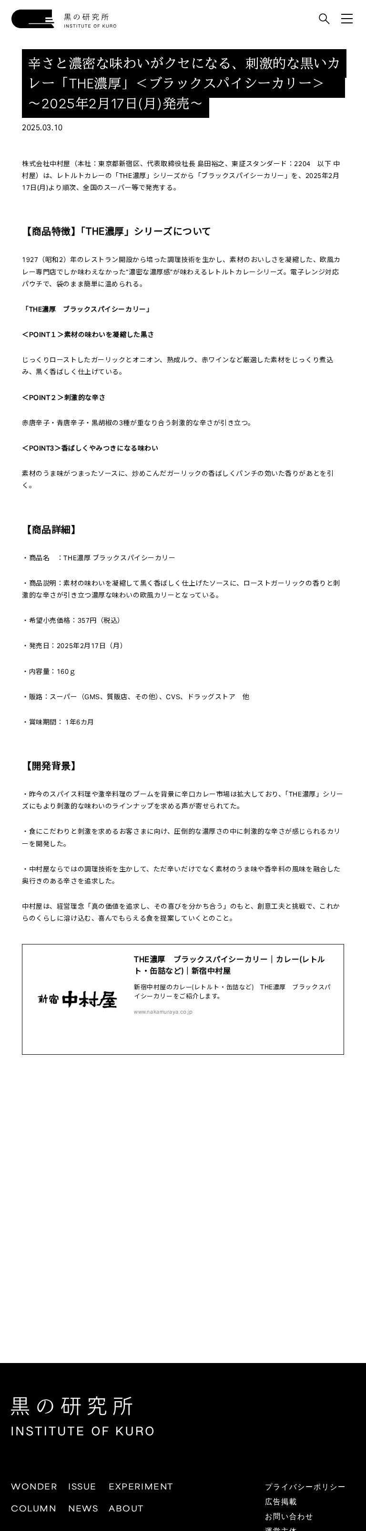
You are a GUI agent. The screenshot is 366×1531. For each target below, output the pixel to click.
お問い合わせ (289, 1516)
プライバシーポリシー (305, 1486)
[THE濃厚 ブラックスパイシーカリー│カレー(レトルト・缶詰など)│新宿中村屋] (183, 999)
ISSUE (82, 1486)
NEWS (83, 1508)
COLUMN (34, 1508)
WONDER (34, 1486)
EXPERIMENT (141, 1486)
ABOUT (126, 1508)
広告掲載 (281, 1501)
